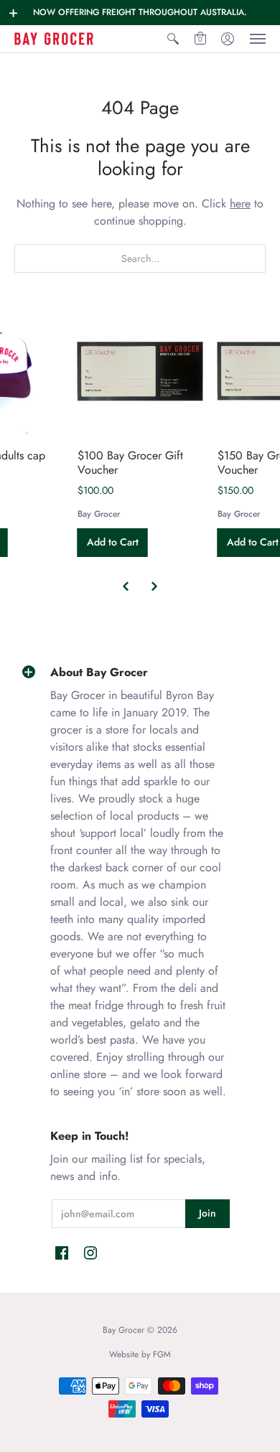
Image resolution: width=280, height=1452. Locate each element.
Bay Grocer (99, 513)
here (240, 203)
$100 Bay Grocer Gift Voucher (130, 462)
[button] (13, 12)
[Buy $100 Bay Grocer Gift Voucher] (140, 371)
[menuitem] (173, 38)
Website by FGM (140, 1354)
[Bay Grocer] (53, 38)
